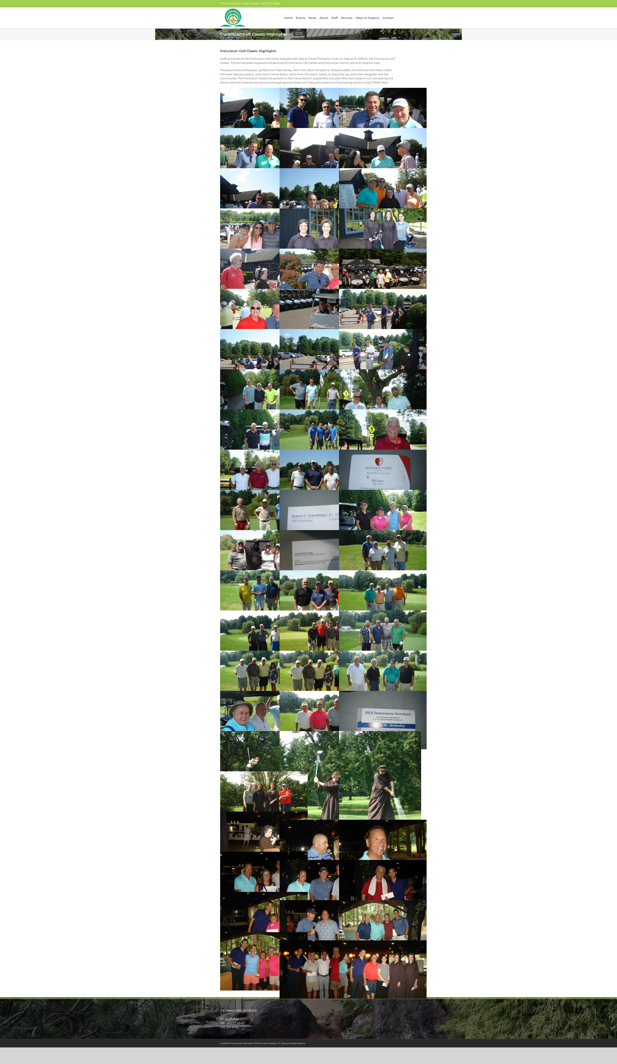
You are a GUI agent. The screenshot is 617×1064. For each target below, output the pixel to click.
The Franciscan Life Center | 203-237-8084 (250, 3)
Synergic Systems (296, 1043)
